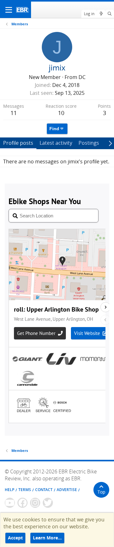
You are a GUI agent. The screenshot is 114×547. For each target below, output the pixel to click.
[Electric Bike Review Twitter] (48, 503)
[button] (9, 10)
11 (13, 113)
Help (9, 489)
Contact (44, 489)
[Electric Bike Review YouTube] (10, 503)
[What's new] (101, 14)
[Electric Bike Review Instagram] (35, 503)
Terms (24, 489)
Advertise (67, 489)
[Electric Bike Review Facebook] (22, 503)
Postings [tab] (89, 142)
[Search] (109, 14)
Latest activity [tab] (56, 142)
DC (82, 77)
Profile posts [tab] (18, 142)
